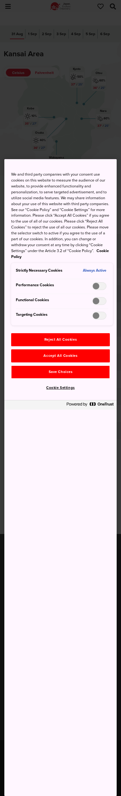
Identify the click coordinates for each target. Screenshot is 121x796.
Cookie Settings (60, 388)
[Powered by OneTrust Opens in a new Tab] (90, 406)
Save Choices (61, 372)
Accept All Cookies (60, 356)
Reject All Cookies (60, 340)
